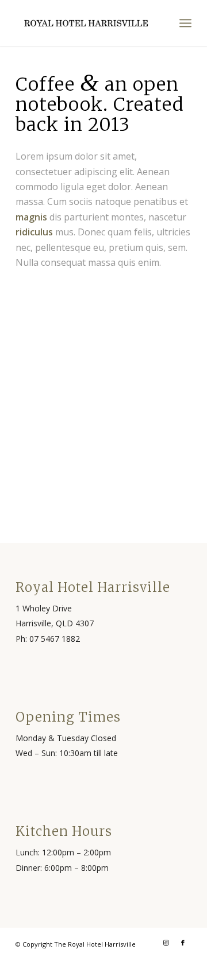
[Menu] (185, 23)
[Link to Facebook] (182, 942)
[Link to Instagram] (165, 942)
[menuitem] (185, 23)
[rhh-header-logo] (86, 23)
